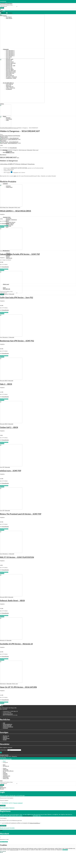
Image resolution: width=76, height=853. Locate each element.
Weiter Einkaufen (4, 841)
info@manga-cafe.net (8, 714)
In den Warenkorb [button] (4, 225)
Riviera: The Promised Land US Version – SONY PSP (20, 514)
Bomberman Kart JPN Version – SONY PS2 (17, 341)
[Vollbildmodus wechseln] (2, 851)
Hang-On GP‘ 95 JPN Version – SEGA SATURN (18, 687)
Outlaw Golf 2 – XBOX (9, 427)
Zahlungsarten (6, 738)
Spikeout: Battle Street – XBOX (12, 601)
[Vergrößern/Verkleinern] (0, 851)
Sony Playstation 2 (4, 294)
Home (1, 127)
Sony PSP (2, 250)
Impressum (5, 728)
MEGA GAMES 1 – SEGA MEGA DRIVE (15, 211)
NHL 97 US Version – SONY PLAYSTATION (17, 557)
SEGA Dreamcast (14, 127)
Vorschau (2, 227)
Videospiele (7, 127)
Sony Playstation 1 (4, 553)
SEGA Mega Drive (4, 207)
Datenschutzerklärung (8, 726)
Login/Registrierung (4, 758)
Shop (4, 127)
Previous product (4, 137)
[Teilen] (3, 851)
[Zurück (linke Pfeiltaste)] (0, 852)
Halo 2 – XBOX (6, 384)
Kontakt (5, 739)
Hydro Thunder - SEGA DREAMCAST (8, 143)
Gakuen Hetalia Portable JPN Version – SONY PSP (20, 254)
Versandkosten (13, 147)
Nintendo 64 (3, 640)
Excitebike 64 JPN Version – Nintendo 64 (16, 644)
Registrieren (3, 825)
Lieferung (5, 737)
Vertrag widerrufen (7, 725)
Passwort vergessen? (18, 803)
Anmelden (3, 805)
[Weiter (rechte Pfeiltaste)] (2, 852)
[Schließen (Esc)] (5, 851)
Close (10, 758)
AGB (15, 176)
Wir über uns (6, 736)
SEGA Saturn (3, 683)
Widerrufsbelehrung (7, 724)
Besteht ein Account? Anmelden (7, 828)
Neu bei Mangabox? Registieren (7, 807)
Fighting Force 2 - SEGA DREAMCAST (9, 139)
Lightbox (2, 103)
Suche (2, 7)
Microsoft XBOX (4, 380)
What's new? (35, 150)
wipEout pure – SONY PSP (10, 471)
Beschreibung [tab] (6, 152)
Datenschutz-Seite (14, 849)
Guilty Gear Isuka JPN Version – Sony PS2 (16, 297)
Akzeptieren (65, 849)
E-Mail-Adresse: (3, 750)
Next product (3, 140)
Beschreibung (3, 154)
